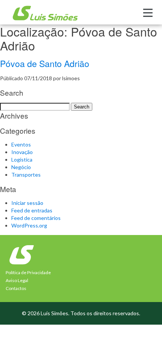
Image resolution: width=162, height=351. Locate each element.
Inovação (22, 152)
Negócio (21, 167)
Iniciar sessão (27, 203)
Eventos (21, 144)
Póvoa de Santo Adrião (44, 63)
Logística (21, 159)
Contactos (16, 288)
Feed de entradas (31, 210)
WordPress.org (29, 225)
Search (81, 107)
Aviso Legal (17, 280)
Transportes (26, 174)
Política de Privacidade (28, 272)
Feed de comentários (36, 218)
